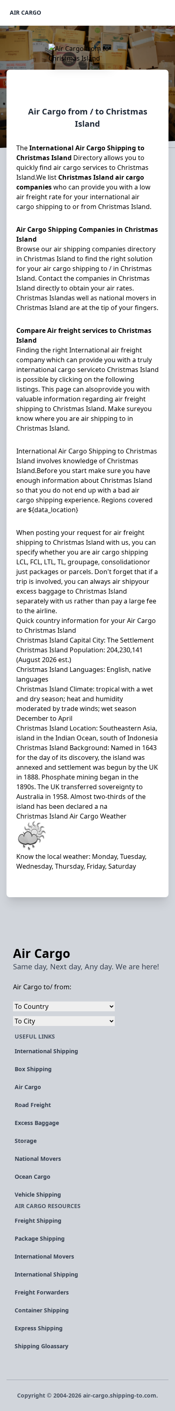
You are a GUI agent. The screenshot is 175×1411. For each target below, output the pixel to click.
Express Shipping (39, 1328)
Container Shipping (42, 1310)
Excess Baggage (37, 1123)
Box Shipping (33, 1069)
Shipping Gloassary (41, 1346)
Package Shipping (40, 1238)
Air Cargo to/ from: (42, 986)
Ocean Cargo (32, 1176)
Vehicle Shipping (38, 1194)
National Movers (38, 1158)
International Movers (44, 1256)
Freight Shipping (38, 1220)
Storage (26, 1141)
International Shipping (46, 1051)
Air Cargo (25, 12)
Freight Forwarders (42, 1292)
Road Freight (33, 1105)
